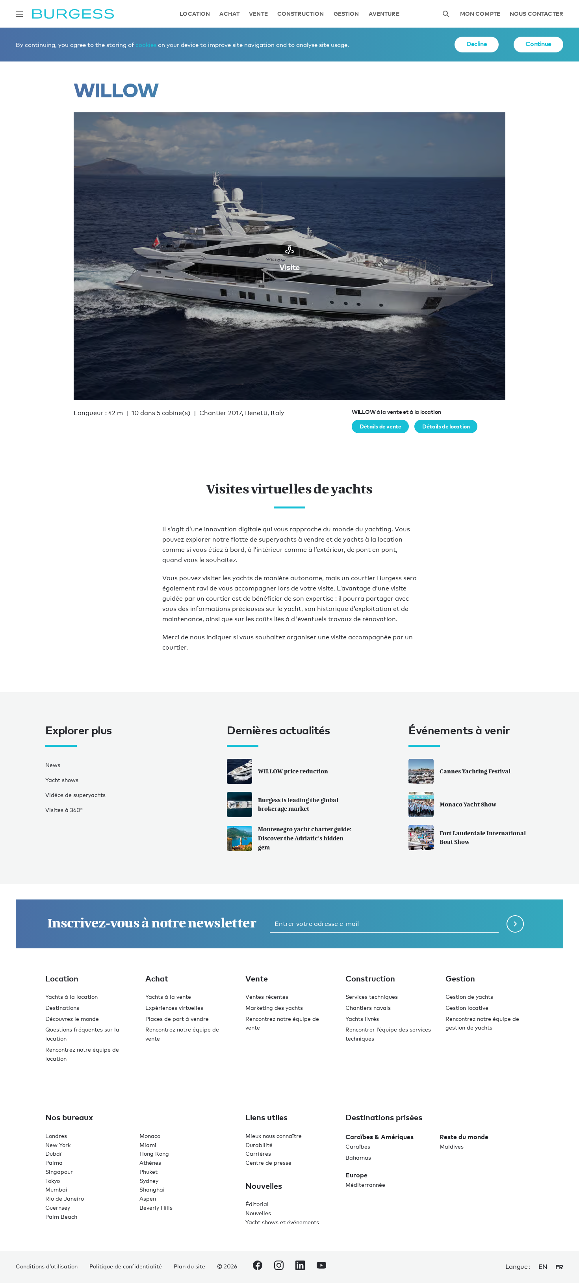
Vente (258, 14)
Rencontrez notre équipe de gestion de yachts (482, 1023)
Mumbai (56, 1189)
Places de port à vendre (177, 1018)
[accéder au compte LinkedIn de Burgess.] (300, 1267)
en (542, 1266)
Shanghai (152, 1189)
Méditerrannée (365, 1184)
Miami (147, 1144)
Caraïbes (357, 1146)
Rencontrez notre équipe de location (82, 1054)
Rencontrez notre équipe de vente (182, 1034)
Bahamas (358, 1157)
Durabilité (259, 1144)
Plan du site (189, 1266)
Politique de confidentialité (125, 1266)
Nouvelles (258, 1213)
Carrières (258, 1153)
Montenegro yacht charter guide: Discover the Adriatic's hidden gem (304, 838)
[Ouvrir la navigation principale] (19, 14)
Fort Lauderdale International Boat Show (483, 837)
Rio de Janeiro (64, 1198)
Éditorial (257, 1204)
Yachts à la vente (168, 996)
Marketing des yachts (274, 1007)
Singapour (59, 1171)
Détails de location (446, 426)
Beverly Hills (156, 1207)
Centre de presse (268, 1162)
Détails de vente (380, 426)
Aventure (384, 14)
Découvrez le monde (72, 1018)
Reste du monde (464, 1137)
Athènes (150, 1162)
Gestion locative (466, 1007)
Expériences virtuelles (174, 1007)
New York (58, 1144)
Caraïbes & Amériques (379, 1137)
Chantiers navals (368, 1007)
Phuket (148, 1171)
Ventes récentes (266, 996)
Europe (356, 1175)
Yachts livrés (362, 1018)
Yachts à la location (71, 996)
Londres (56, 1135)
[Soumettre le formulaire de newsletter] (515, 924)
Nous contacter (536, 14)
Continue (538, 44)
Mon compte (480, 14)
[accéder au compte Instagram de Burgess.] (279, 1267)
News (52, 765)
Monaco (149, 1135)
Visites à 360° (64, 809)
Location (195, 14)
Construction (300, 14)
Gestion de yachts (469, 996)
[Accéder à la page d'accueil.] (73, 14)
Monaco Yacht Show (468, 804)
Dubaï (53, 1153)
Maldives (452, 1146)
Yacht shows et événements (282, 1222)
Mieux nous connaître (273, 1135)
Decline (476, 44)
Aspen (147, 1198)
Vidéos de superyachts (75, 794)
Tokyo (52, 1180)
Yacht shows (61, 780)
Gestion (346, 14)
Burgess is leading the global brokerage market (298, 804)
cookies (145, 44)
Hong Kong (154, 1153)
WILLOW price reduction (293, 771)
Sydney (148, 1180)
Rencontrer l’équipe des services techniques (388, 1034)
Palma (54, 1162)
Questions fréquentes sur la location (82, 1034)
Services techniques (371, 996)
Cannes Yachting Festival (475, 771)
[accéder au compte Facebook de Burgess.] (257, 1267)
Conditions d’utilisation (47, 1266)
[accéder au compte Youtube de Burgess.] (321, 1267)
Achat (229, 14)
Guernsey (57, 1207)
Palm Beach (61, 1216)
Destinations (62, 1007)
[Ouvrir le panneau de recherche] (446, 14)
